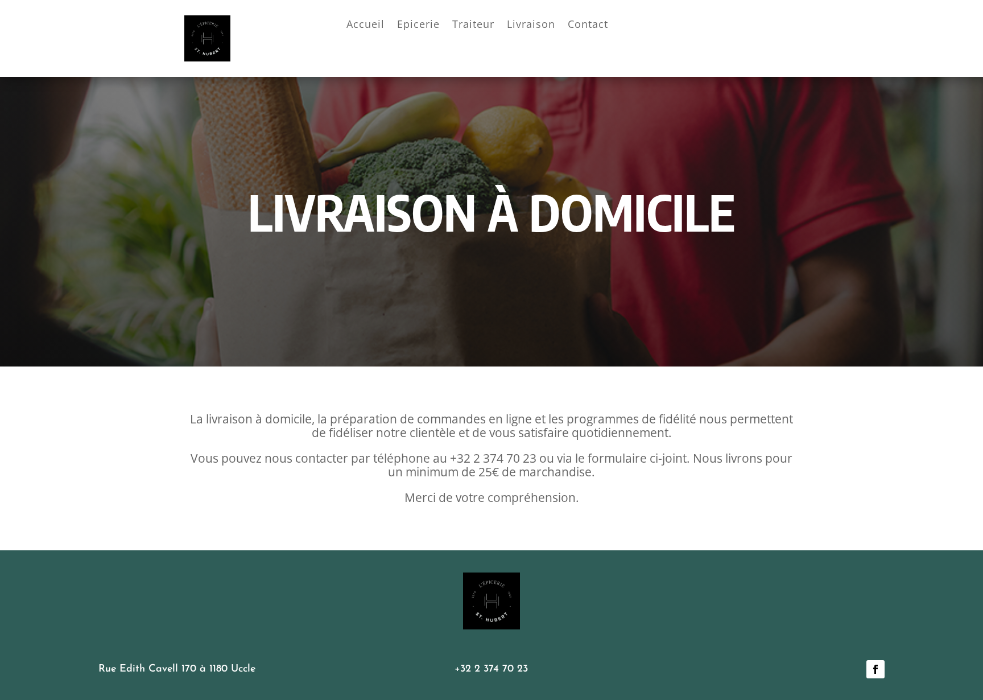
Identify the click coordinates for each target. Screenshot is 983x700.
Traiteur (473, 25)
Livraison (531, 25)
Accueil (365, 25)
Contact (588, 25)
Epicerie (418, 25)
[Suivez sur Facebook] (875, 669)
